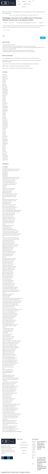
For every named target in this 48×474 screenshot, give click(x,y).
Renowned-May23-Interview (7, 394)
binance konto (4, 63)
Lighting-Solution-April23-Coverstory (8, 350)
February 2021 (4, 152)
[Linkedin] (8, 457)
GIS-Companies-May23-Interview (8, 285)
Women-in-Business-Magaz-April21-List (9, 430)
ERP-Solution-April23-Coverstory (8, 274)
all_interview (4, 185)
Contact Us (24, 6)
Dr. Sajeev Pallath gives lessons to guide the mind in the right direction (41, 460)
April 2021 (4, 150)
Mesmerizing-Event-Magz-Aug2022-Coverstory (10, 362)
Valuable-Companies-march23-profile (8, 421)
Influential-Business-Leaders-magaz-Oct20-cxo (10, 303)
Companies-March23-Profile (7, 228)
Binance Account (5, 68)
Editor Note (4, 257)
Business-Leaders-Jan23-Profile (7, 215)
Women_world (4, 424)
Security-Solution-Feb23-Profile (7, 399)
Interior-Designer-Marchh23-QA (7, 323)
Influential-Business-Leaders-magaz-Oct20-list (10, 305)
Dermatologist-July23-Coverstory (8, 240)
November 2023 (5, 107)
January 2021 (4, 154)
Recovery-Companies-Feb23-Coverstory (9, 390)
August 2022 (4, 128)
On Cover (4, 373)
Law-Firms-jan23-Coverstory (7, 334)
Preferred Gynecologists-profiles (8, 376)
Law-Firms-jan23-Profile (6, 335)
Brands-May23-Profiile (6, 203)
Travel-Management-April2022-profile (8, 406)
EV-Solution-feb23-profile (6, 279)
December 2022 (5, 122)
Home (18, 1)
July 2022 (3, 129)
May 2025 (4, 82)
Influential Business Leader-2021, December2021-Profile (12, 301)
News (3, 368)
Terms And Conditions (24, 444)
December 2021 (5, 139)
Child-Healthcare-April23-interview (8, 221)
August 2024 (4, 95)
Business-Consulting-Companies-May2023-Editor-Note (11, 210)
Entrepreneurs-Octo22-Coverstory (8, 269)
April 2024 (4, 100)
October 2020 (4, 158)
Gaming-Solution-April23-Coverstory (8, 283)
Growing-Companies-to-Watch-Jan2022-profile (10, 291)
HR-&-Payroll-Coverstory (6, 295)
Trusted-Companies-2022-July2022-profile (9, 409)
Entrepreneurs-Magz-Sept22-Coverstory (9, 266)
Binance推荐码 (4, 60)
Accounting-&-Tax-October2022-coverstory (9, 182)
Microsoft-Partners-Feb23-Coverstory (8, 364)
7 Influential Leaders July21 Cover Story (9, 180)
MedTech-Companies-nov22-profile (8, 355)
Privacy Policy (24, 442)
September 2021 (5, 143)
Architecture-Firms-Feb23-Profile (8, 189)
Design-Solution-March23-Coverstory (8, 241)
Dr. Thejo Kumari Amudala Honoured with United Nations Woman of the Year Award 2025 (17, 50)
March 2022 (4, 135)
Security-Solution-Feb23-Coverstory (8, 398)
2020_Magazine (5, 166)
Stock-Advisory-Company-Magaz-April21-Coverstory (26, 22)
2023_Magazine (5, 173)
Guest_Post (4, 292)
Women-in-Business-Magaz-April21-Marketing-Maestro (11, 431)
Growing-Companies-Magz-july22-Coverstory (10, 287)
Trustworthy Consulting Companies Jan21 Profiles (11, 415)
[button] (33, 1)
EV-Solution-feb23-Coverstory (7, 277)
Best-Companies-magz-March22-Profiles (9, 195)
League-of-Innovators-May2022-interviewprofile (10, 347)
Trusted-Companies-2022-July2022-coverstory (10, 408)
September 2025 (5, 78)
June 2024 (4, 98)
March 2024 (4, 102)
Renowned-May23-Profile (6, 395)
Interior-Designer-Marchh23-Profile (8, 321)
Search (3, 35)
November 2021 (5, 140)
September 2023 (5, 110)
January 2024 (4, 104)
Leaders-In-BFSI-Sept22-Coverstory (8, 336)
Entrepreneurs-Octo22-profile (7, 270)
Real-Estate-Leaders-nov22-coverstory (9, 383)
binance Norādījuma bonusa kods (8, 58)
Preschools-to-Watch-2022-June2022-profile (9, 379)
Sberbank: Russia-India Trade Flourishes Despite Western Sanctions (21, 68)
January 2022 (4, 137)
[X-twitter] (5, 457)
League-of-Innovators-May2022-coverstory (9, 346)
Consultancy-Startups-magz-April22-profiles (10, 232)
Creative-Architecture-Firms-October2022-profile (10, 235)
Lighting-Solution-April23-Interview (8, 351)
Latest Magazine (5, 332)
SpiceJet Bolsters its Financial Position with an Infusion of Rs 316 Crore (27, 58)
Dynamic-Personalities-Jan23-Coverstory (9, 251)
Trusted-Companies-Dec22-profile (8, 412)
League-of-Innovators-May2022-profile (9, 349)
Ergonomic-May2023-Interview (7, 273)
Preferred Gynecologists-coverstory (8, 375)
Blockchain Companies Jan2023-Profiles (9, 196)
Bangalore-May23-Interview (7, 191)
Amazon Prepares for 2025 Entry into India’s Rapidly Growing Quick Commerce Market (24, 63)
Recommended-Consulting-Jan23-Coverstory (10, 386)
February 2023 (4, 120)
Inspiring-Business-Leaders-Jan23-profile (9, 316)
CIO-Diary (4, 224)
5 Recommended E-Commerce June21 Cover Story (11, 177)
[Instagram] (11, 457)
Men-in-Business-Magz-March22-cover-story (10, 360)
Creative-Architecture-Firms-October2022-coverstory (11, 233)
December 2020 (5, 155)
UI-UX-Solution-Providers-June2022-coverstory (10, 416)
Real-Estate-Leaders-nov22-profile (8, 384)
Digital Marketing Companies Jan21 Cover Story (10, 244)
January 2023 (4, 121)
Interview (4, 327)
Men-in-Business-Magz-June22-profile (8, 358)
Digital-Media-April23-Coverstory (8, 247)
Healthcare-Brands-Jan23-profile (8, 294)
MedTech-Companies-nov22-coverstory (9, 354)
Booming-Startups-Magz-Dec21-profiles (9, 200)
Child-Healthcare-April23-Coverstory (8, 219)
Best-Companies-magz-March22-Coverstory (10, 193)
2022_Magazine (5, 171)
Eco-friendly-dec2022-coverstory (8, 254)
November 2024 (5, 91)
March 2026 (4, 74)
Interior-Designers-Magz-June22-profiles (9, 325)
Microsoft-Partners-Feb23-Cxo (7, 365)
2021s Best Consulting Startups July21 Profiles (10, 170)
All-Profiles (4, 186)
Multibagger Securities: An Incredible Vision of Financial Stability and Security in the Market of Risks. (22, 19)
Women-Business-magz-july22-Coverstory (9, 426)
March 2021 (4, 151)
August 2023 (4, 111)
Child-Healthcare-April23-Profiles (8, 222)
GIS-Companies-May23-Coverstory (8, 284)
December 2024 (5, 89)
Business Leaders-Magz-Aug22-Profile (8, 209)
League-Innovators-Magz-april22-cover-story (10, 343)
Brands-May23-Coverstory (7, 202)
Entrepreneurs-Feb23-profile (7, 265)
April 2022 (4, 133)
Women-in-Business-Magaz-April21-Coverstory (10, 428)
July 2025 (3, 80)
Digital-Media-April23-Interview (7, 248)
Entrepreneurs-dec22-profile (7, 262)
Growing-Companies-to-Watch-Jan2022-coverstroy (11, 290)
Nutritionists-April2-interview (7, 369)
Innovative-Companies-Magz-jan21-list (9, 312)
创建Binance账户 (5, 65)
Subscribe (24, 450)
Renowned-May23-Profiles (7, 397)
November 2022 (5, 124)
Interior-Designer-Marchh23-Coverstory (9, 320)
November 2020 (5, 157)
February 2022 (4, 136)
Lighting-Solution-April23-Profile (8, 353)
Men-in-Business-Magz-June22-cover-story (9, 357)
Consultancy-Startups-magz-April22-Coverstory (10, 230)
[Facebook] (2, 457)
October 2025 (4, 77)
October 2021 (4, 141)
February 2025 (4, 87)
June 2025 (4, 81)
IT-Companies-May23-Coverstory (8, 328)
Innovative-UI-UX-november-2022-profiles (9, 313)
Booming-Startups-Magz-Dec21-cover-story (9, 199)
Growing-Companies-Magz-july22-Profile (9, 288)
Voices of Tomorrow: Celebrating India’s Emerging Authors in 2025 (41, 466)
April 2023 (4, 117)
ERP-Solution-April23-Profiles (7, 276)
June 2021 (4, 147)
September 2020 (5, 159)
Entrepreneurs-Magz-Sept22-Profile (8, 268)
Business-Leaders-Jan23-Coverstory (8, 214)
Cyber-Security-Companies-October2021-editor (10, 237)
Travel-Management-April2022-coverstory (9, 405)
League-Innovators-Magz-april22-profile (9, 344)
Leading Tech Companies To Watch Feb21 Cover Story (11, 340)
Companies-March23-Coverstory (8, 225)
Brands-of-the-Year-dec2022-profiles (8, 206)
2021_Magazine (5, 167)
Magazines (24, 1)
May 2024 (4, 99)
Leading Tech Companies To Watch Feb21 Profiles (11, 342)
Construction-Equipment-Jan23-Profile (9, 229)
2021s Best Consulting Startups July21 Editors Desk (11, 169)
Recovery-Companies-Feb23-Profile (8, 391)
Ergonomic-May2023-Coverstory (8, 272)
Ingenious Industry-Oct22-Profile (8, 306)
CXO (3, 236)
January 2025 (4, 88)
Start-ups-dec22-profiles (6, 402)
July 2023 (3, 113)
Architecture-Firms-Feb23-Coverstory (8, 188)
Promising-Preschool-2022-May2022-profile (9, 382)
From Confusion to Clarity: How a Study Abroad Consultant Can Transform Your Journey (42, 445)
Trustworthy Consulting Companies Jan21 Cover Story (11, 413)
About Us (19, 4)
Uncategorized (4, 419)
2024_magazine (5, 174)
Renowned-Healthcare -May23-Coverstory (9, 393)
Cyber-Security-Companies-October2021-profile (10, 239)
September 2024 (5, 93)
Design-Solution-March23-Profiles (8, 243)
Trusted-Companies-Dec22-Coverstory (9, 410)
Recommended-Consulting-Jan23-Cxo (8, 387)
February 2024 (4, 103)
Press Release (4, 380)
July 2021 (3, 146)
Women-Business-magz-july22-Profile (8, 427)
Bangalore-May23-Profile (6, 192)
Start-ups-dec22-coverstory (7, 401)
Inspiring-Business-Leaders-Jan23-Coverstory (10, 314)
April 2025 (4, 84)
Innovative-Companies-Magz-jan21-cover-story (10, 310)
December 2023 (5, 106)
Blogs (30, 1)
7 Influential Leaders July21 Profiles (8, 181)
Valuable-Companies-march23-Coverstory (9, 420)
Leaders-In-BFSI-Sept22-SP (7, 339)
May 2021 (4, 148)
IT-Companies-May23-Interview (7, 329)
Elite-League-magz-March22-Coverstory (9, 258)
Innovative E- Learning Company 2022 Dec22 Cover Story (12, 309)
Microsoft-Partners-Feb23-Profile (8, 367)
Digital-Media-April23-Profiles (7, 250)
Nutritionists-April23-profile (7, 372)
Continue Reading (7, 29)
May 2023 (4, 115)
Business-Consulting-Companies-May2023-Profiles (11, 211)
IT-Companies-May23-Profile (7, 331)
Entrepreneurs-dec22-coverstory (8, 261)
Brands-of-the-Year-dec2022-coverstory (9, 204)
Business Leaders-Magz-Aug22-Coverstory (9, 207)
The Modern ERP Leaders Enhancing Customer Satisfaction (19, 65)
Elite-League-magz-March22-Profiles (8, 259)
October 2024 (4, 92)
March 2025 (4, 85)
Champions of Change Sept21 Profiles (8, 218)
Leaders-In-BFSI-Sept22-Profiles (7, 338)
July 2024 (3, 96)
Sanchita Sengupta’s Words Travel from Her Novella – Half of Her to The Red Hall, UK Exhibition (18, 51)
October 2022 (4, 125)
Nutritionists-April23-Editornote (7, 371)
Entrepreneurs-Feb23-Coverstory (8, 263)
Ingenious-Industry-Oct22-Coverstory (8, 307)
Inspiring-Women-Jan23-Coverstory (8, 317)
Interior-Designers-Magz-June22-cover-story (10, 324)
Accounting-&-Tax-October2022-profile (9, 184)
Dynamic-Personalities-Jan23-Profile (8, 252)
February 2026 (4, 76)
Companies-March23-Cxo (6, 226)
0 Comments (41, 22)
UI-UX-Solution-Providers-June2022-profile (9, 417)
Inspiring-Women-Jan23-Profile (7, 318)
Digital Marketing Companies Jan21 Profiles (9, 246)
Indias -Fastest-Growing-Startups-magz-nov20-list (11, 299)
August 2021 (4, 144)
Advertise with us (27, 4)
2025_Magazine (5, 176)
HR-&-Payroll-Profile (5, 296)
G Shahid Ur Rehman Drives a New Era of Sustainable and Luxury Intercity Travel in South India (18, 46)
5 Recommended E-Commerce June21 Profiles (10, 178)
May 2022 (4, 132)
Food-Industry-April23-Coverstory (8, 280)
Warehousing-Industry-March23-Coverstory (10, 423)
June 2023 (4, 114)
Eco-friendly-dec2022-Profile (7, 255)
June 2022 (4, 131)
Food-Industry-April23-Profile (7, 281)
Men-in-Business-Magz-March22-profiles (9, 361)
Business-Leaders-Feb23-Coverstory (8, 213)
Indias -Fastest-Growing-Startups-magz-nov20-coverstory (12, 298)
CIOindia (5, 22)
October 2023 (4, 109)
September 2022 (5, 126)
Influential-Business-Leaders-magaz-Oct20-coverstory (11, 302)
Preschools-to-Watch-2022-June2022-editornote (10, 377)
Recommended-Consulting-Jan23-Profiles (9, 388)
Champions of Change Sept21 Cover (8, 217)
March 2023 (4, 118)
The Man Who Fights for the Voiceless (8, 44)
